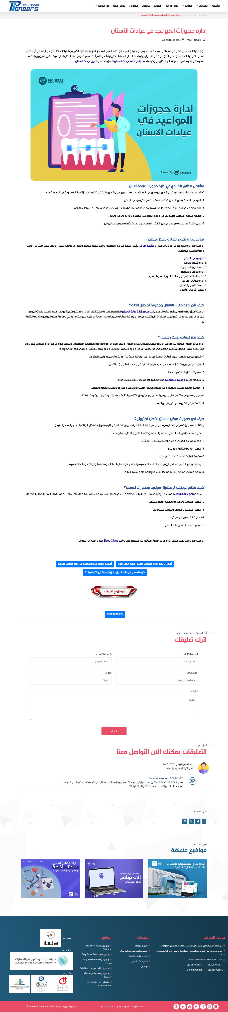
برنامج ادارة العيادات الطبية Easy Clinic (96, 961)
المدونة (158, 6)
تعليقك (194, 692)
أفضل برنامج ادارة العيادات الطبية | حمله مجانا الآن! (145, 564)
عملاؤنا (146, 6)
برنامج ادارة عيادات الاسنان (128, 61)
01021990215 (115, 614)
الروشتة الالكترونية (175, 380)
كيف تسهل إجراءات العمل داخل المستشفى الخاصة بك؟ (115, 572)
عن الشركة (103, 6)
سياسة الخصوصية (138, 1006)
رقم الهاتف (192, 673)
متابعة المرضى (146, 245)
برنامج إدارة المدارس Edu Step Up (95, 968)
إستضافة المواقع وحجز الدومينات (134, 951)
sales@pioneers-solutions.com (205, 959)
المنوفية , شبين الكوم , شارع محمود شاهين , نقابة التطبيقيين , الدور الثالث (191, 946)
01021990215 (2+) (193, 965)
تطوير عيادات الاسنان (86, 61)
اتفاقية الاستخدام (107, 1006)
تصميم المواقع (141, 946)
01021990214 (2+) (214, 965)
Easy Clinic (111, 540)
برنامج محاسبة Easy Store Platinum (98, 947)
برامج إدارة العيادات (184, 494)
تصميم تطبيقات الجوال (138, 956)
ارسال (114, 731)
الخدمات (203, 6)
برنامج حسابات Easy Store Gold (95, 954)
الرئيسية (215, 6)
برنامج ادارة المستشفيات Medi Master (97, 975)
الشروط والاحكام (123, 1006)
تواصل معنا (119, 6)
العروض (133, 6)
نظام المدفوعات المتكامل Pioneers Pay (99, 983)
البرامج (188, 6)
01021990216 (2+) (214, 970)
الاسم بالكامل (191, 654)
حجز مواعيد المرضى (194, 258)
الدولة (108, 673)
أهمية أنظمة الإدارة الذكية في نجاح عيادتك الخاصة (85, 564)
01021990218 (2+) (193, 970)
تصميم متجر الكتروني (139, 961)
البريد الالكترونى (103, 654)
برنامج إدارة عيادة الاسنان (135, 311)
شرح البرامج (172, 6)
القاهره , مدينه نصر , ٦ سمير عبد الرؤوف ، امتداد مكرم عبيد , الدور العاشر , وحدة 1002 (191, 952)
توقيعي (144, 966)
